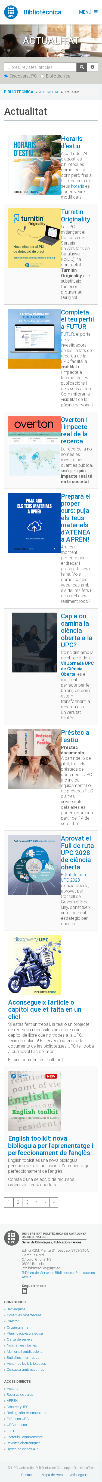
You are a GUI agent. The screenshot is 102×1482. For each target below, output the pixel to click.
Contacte (27, 1475)
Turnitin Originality (75, 215)
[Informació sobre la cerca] (92, 67)
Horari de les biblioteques (26, 1363)
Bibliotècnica (58, 76)
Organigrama (18, 1327)
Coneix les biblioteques (24, 1315)
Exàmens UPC (18, 1419)
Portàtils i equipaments (25, 1437)
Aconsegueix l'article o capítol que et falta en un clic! (44, 1010)
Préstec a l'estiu (75, 736)
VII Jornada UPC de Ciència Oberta (77, 669)
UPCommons (17, 1425)
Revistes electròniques (24, 1443)
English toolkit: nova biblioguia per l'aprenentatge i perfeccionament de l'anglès (50, 1146)
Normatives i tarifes (22, 1345)
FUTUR (67, 334)
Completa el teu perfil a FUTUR (77, 319)
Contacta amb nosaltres (25, 1369)
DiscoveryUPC (23, 76)
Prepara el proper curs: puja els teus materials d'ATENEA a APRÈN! (76, 518)
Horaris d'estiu (72, 142)
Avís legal (77, 1475)
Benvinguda (16, 1309)
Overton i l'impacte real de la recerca (74, 430)
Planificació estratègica (25, 1333)
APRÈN (12, 1400)
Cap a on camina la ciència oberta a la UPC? (76, 630)
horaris (77, 186)
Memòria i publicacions (24, 1352)
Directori (13, 1321)
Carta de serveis (19, 1339)
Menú (88, 12)
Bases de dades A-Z (22, 1449)
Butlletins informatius (23, 1358)
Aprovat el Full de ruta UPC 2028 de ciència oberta (77, 853)
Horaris (12, 1389)
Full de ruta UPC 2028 (73, 877)
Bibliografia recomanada (26, 1413)
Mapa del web (52, 1475)
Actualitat (48, 92)
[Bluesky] (24, 1291)
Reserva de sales (20, 1395)
